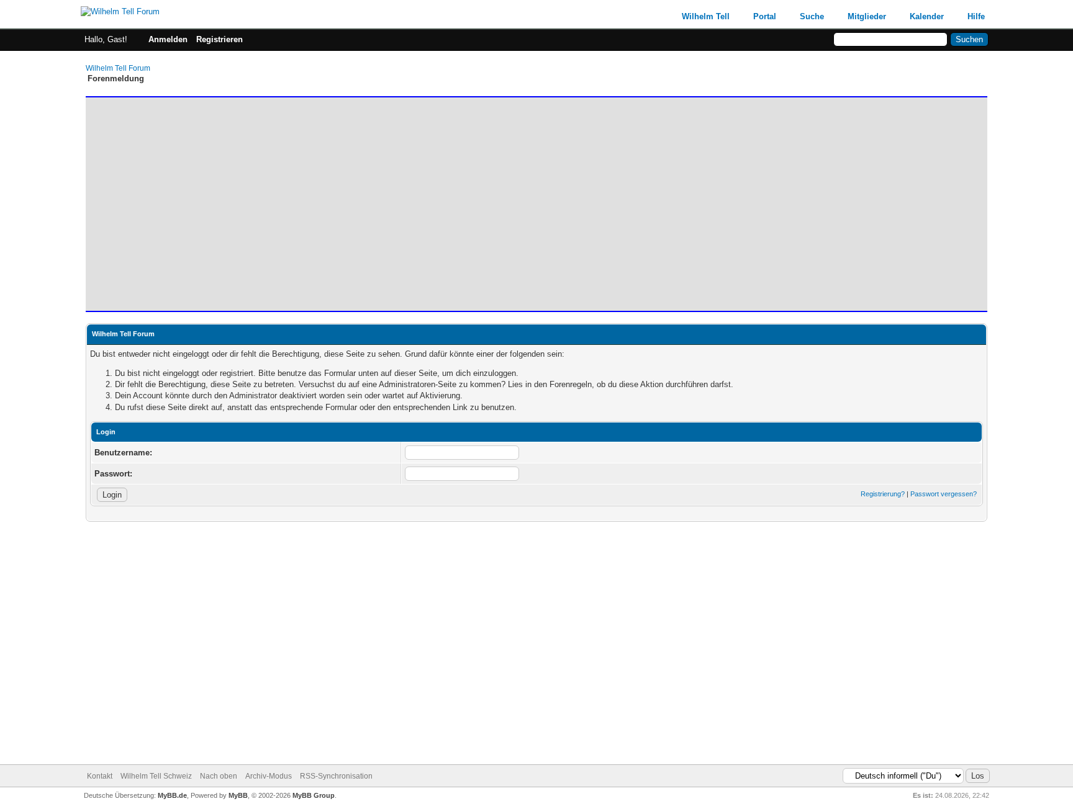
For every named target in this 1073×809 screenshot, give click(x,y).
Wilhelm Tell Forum (118, 68)
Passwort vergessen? (943, 494)
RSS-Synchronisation (336, 776)
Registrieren (219, 39)
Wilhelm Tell (706, 16)
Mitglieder (867, 16)
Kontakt (99, 776)
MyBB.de (172, 795)
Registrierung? (883, 494)
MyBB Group (313, 795)
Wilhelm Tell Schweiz (156, 776)
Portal (764, 16)
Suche (812, 16)
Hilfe (976, 16)
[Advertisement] (461, 198)
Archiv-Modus (268, 776)
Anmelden (168, 39)
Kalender (927, 16)
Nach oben (218, 776)
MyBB (238, 795)
